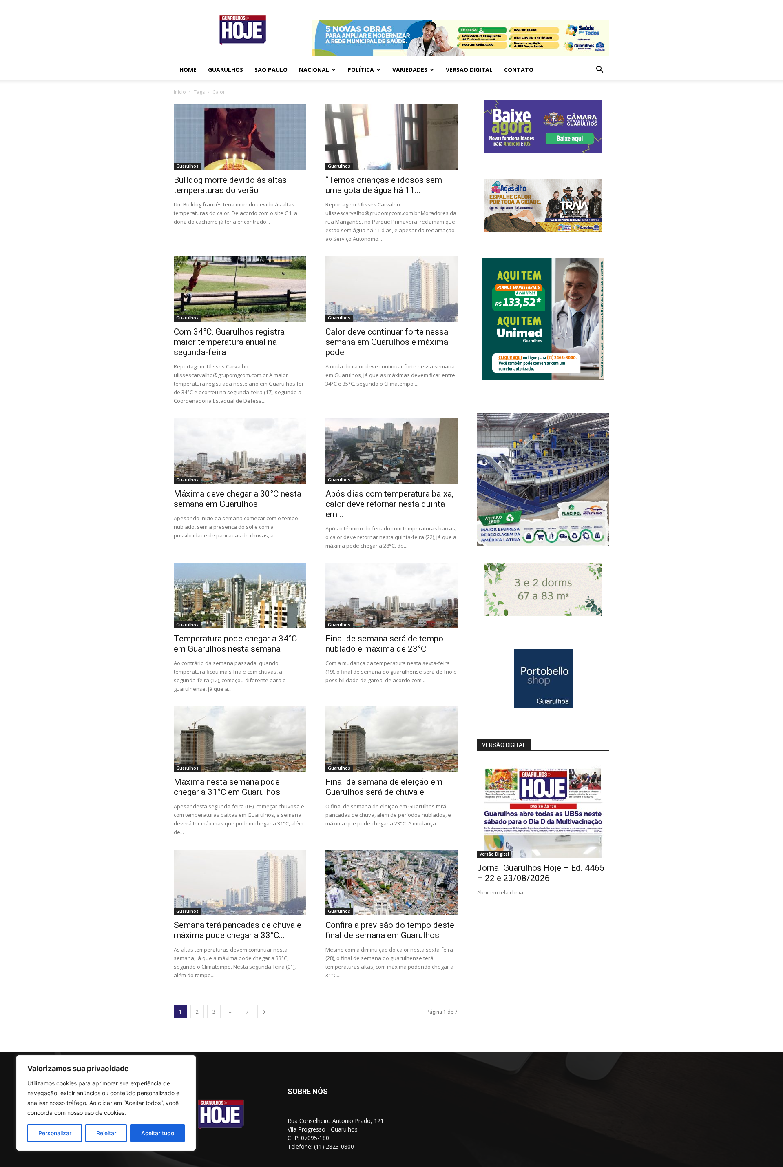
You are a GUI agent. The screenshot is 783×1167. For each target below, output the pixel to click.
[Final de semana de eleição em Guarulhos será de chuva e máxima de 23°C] (391, 739)
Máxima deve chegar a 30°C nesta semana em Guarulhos (237, 499)
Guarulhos (225, 69)
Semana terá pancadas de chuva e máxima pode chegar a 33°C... (237, 930)
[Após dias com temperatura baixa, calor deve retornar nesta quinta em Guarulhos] (391, 451)
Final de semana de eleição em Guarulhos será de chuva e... (383, 787)
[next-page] (264, 1011)
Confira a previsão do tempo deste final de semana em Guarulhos (389, 930)
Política (360, 69)
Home (188, 69)
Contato (518, 69)
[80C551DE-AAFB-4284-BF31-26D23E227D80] (543, 378)
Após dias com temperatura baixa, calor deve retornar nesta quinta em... (389, 504)
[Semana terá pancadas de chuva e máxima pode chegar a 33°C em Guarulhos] (240, 882)
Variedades (409, 69)
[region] (106, 1103)
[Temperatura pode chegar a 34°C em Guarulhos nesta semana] (240, 595)
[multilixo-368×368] (543, 543)
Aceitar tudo (157, 1132)
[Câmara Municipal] (543, 151)
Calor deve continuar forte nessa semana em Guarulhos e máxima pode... (386, 342)
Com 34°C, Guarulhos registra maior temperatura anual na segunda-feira (229, 342)
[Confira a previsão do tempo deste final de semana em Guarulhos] (391, 882)
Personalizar (54, 1132)
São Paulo (271, 69)
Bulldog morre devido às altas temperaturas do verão (230, 185)
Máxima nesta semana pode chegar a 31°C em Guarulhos (227, 787)
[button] (599, 70)
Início (180, 92)
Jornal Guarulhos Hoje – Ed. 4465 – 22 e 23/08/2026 (540, 873)
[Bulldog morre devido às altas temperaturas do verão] (240, 137)
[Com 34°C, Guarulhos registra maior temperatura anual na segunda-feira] (240, 289)
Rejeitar (106, 1132)
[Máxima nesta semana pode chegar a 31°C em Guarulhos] (240, 739)
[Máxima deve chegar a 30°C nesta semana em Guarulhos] (240, 451)
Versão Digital (469, 69)
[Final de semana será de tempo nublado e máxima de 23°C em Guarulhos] (391, 595)
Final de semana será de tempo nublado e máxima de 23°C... (384, 644)
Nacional (314, 69)
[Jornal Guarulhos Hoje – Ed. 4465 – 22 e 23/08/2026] (543, 810)
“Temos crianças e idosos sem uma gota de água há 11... (383, 185)
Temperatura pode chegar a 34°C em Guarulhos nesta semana (235, 644)
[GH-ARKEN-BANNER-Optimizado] (543, 614)
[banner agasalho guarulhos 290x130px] (543, 230)
